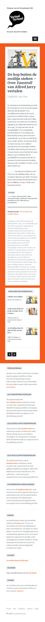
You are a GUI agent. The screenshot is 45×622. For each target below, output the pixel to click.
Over (14, 609)
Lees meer (10, 387)
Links (36, 609)
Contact (30, 609)
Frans (14, 196)
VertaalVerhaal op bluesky (17, 560)
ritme (29, 196)
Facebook (32, 573)
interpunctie (32, 198)
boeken (18, 523)
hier (9, 182)
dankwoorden (15, 402)
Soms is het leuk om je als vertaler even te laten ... (15, 311)
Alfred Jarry (24, 200)
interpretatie (21, 196)
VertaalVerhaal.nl (19, 614)
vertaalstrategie (14, 198)
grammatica (12, 202)
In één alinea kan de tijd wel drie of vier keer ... (15, 330)
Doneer (20, 591)
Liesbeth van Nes (14, 200)
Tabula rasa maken (15, 297)
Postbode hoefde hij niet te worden (10, 354)
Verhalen (11, 192)
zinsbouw (23, 198)
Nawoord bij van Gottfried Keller (14, 354)
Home (8, 609)
